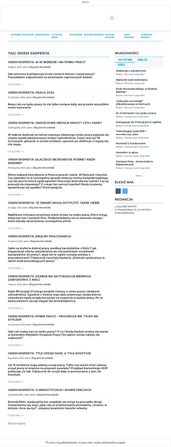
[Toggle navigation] (111, 18)
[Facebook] (118, 191)
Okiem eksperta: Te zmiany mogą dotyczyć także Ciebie (54, 203)
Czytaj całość (139, 74)
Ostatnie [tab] (125, 59)
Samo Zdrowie (129, 36)
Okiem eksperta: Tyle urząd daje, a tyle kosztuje (49, 353)
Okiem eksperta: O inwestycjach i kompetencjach (49, 390)
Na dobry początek (22, 34)
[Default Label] (125, 191)
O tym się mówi (57, 36)
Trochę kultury (110, 36)
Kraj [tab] (121, 64)
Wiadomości (42, 34)
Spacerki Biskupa (93, 34)
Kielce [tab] (142, 59)
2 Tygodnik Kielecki (66, 442)
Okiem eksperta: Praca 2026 (31, 92)
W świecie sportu (146, 36)
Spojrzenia (75, 34)
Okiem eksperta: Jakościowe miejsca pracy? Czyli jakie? (55, 123)
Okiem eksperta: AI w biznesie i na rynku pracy (47, 62)
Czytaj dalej (15, 84)
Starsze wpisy (17, 423)
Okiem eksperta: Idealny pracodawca (39, 236)
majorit (121, 442)
